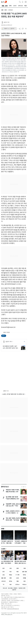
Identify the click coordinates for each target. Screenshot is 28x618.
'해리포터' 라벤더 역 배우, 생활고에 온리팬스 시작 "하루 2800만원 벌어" (13, 491)
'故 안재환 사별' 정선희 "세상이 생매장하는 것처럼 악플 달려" (13, 498)
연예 (2, 529)
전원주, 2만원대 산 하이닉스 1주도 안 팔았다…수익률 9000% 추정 (13, 513)
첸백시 (3, 335)
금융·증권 (24, 571)
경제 (17, 568)
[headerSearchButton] (20, 2)
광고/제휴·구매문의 (12, 588)
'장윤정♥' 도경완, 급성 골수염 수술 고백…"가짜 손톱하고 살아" (13, 506)
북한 (17, 571)
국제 (24, 568)
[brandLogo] (4, 1)
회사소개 (5, 588)
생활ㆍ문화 (4, 10)
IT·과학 (17, 575)
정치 (3, 568)
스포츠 (3, 549)
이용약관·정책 (22, 588)
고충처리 (14, 590)
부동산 (10, 575)
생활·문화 (3, 578)
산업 (3, 575)
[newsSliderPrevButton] (21, 487)
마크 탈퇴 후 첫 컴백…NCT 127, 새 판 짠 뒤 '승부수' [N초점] (11, 347)
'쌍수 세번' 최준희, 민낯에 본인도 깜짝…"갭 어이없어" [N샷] (13, 520)
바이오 (24, 575)
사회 (10, 568)
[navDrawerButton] (25, 2)
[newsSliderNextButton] (25, 487)
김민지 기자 (6, 22)
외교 (10, 571)
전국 (3, 571)
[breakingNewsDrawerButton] (22, 2)
